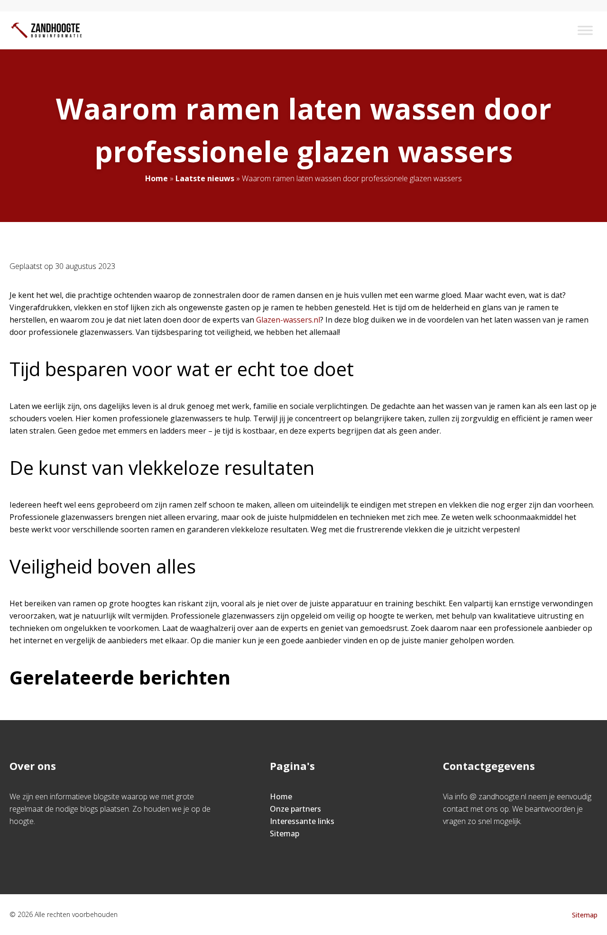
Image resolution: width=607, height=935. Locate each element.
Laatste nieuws (204, 178)
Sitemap (284, 833)
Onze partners (295, 809)
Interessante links (302, 821)
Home (156, 178)
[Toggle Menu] (585, 30)
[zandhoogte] (46, 30)
